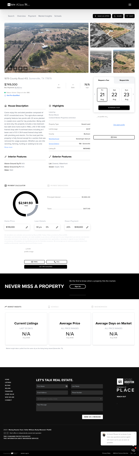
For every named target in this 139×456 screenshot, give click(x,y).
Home (7, 379)
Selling (7, 388)
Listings (8, 382)
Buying (7, 385)
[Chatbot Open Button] (133, 450)
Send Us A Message (92, 417)
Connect (8, 400)
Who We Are (9, 397)
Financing (9, 391)
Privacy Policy (106, 453)
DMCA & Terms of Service (120, 453)
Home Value (9, 394)
